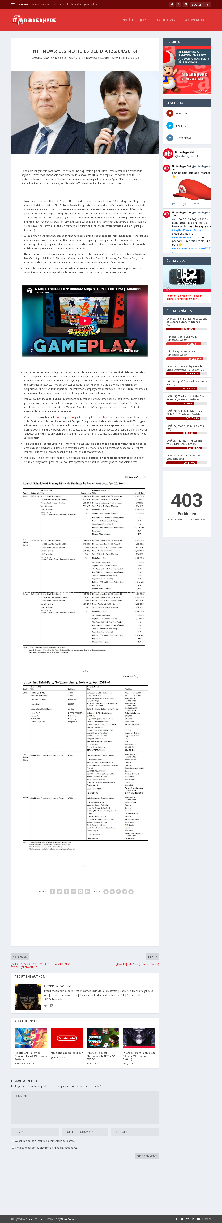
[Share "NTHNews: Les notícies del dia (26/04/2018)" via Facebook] (52, 891)
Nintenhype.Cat (184, 152)
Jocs (143, 20)
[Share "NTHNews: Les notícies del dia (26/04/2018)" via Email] (80, 891)
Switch (114, 57)
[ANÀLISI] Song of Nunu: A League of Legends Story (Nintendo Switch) (186, 321)
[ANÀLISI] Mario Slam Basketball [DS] (185, 427)
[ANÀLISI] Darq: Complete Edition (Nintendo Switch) (139, 1056)
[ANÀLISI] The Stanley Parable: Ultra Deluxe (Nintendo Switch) (185, 368)
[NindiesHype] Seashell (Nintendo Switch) (186, 383)
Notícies (129, 20)
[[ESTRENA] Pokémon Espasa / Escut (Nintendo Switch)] (31, 1038)
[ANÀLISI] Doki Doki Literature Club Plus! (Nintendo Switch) (184, 412)
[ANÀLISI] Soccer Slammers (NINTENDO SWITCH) (101, 1056)
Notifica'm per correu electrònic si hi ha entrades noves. (46, 1147)
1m (174, 169)
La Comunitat (194, 20)
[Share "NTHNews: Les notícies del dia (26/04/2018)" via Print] (87, 891)
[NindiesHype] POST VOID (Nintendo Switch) (181, 338)
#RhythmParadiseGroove (187, 230)
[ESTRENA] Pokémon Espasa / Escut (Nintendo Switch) (31, 1056)
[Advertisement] (85, 922)
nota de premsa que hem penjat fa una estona (82, 417)
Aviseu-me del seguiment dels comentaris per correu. (45, 1140)
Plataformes (165, 20)
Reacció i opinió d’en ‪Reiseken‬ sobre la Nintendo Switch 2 (184, 297)
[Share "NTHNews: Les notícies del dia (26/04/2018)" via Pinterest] (73, 891)
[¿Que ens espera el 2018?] (67, 1038)
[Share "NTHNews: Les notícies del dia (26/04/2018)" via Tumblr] (66, 891)
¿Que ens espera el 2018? (67, 1052)
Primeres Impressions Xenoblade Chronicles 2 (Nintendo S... (65, 4)
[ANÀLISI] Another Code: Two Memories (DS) (183, 457)
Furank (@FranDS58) (54, 57)
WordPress (67, 1219)
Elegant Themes (35, 1219)
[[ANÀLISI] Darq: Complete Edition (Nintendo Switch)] (139, 1038)
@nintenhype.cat (186, 156)
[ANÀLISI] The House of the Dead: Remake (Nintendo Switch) (186, 398)
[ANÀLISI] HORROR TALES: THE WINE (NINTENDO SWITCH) (184, 442)
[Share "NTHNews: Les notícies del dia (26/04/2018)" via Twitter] (59, 891)
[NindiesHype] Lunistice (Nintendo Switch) (180, 353)
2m (174, 215)
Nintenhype (92, 57)
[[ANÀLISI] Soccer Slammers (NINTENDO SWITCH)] (103, 1038)
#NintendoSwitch (182, 237)
